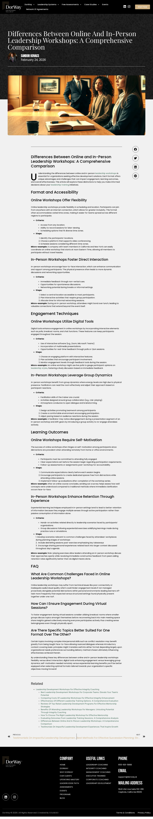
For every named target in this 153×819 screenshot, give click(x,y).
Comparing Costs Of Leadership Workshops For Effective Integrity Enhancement (77, 698)
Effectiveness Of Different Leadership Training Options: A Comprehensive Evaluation (79, 701)
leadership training (60, 184)
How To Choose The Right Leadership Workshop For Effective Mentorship (74, 715)
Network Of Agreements (37, 9)
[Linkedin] (124, 6)
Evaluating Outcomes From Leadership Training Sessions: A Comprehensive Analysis (79, 718)
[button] (135, 149)
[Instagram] (129, 6)
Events (105, 4)
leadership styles (39, 368)
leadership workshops (106, 173)
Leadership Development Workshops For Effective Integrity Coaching (67, 689)
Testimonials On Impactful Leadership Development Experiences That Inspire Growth (79, 726)
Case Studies (90, 4)
